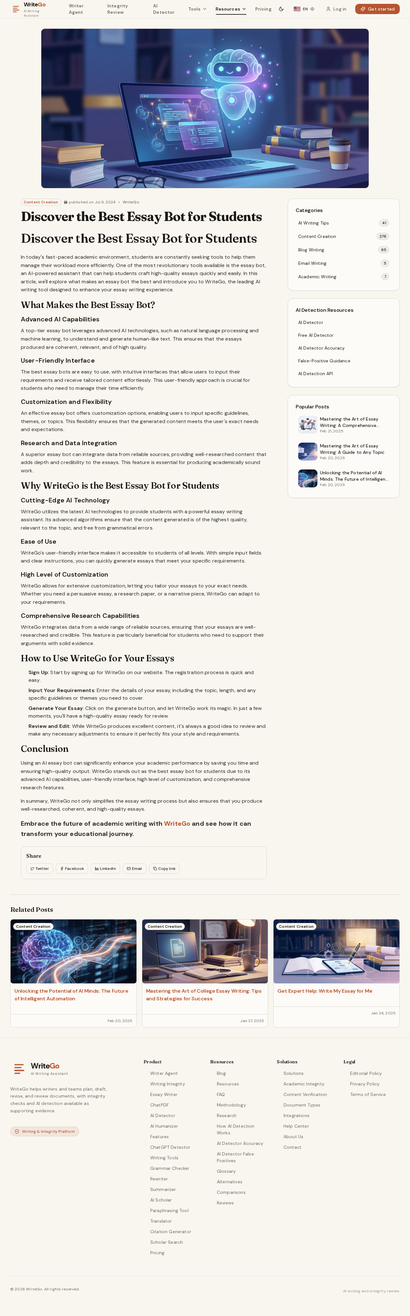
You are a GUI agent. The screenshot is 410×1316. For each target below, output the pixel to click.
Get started (381, 9)
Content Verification (305, 1094)
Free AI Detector (316, 335)
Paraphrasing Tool (169, 1210)
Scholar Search (166, 1242)
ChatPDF (159, 1105)
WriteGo (131, 202)
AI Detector (164, 9)
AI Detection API (315, 373)
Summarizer (163, 1189)
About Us (293, 1136)
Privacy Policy (365, 1084)
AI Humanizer (164, 1126)
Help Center (296, 1126)
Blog (221, 1073)
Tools (194, 9)
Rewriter (159, 1179)
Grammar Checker (169, 1168)
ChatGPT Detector (170, 1147)
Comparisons (231, 1192)
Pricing (263, 9)
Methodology (231, 1105)
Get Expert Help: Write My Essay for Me (324, 991)
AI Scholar (161, 1200)
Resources (228, 9)
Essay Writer (163, 1094)
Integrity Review (117, 9)
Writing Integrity (167, 1084)
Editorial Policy (366, 1073)
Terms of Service (368, 1094)
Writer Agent (76, 9)
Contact (292, 1147)
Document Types (301, 1105)
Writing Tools (164, 1158)
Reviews (225, 1203)
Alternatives (229, 1182)
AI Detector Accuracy (321, 348)
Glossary (226, 1171)
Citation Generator (170, 1231)
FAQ (221, 1094)
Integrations (296, 1115)
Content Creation (41, 202)
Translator (161, 1221)
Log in (339, 9)
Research (226, 1115)
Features (159, 1136)
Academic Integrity (303, 1084)
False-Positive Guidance (324, 361)
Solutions (293, 1073)
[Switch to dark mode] (281, 9)
